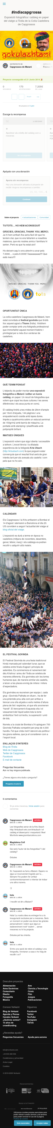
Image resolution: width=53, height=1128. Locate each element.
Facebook (8, 756)
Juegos (31, 996)
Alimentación (9, 985)
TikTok (30, 1022)
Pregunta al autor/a (13, 783)
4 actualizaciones (29, 217)
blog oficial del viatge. (14, 529)
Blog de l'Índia (10, 746)
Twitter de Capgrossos (14, 753)
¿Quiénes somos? (11, 1019)
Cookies (6, 1066)
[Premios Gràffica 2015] (10, 1091)
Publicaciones (35, 999)
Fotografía (8, 996)
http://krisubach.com (13, 451)
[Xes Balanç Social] (26, 1090)
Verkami (27, 4)
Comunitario (9, 991)
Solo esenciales (23, 1123)
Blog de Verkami (10, 1011)
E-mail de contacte (12, 759)
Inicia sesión (34, 806)
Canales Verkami (11, 1017)
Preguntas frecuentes (13, 1037)
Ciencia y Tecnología (38, 988)
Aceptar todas (42, 1123)
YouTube (31, 1017)
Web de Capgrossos (13, 750)
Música (6, 999)
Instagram (32, 1019)
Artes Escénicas (10, 988)
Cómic (31, 991)
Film (30, 994)
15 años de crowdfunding (9, 1024)
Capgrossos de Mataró (21, 66)
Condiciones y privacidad (13, 1058)
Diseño (6, 994)
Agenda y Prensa (11, 1014)
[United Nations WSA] (42, 1091)
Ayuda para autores (37, 1037)
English (32, 106)
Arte (30, 985)
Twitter (30, 1014)
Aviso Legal (7, 1062)
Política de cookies (21, 1118)
